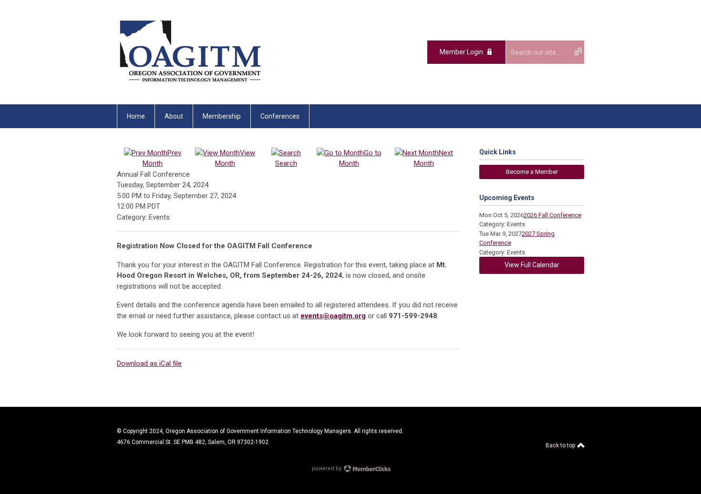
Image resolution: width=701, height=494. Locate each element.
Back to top (561, 445)
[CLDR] (190, 83)
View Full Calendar (532, 265)
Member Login (461, 52)
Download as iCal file (149, 363)
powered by (327, 468)
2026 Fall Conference (552, 215)
